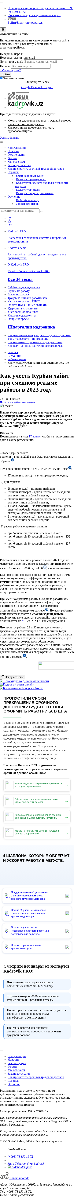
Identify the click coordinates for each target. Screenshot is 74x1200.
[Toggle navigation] (1, 2)
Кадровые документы (22, 315)
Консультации (17, 147)
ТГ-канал (35, 436)
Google (26, 87)
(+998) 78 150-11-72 (20, 1156)
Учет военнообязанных (23, 311)
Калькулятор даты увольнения (35, 193)
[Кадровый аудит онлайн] (17, 684)
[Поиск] (41, 211)
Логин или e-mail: (11, 61)
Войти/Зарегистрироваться (25, 22)
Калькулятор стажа (28, 189)
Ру (9, 217)
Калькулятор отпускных (31, 179)
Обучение (14, 196)
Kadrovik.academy (27, 200)
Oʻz (10, 224)
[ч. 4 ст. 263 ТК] (46, 610)
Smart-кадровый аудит (29, 175)
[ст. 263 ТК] (44, 568)
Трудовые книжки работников (27, 298)
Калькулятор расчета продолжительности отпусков (41, 184)
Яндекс (48, 87)
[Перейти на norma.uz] (18, 98)
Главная (13, 352)
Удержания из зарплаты (23, 308)
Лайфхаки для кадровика (24, 287)
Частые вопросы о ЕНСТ (24, 301)
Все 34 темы (20, 279)
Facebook (37, 87)
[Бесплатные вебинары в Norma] (21, 688)
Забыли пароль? (10, 70)
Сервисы (13, 172)
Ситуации (14, 355)
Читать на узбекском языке (17, 402)
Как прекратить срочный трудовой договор (36, 168)
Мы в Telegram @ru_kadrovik (26, 1163)
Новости (13, 151)
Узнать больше (9, 137)
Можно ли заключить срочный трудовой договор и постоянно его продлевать (39, 122)
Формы (12, 158)
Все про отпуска (18, 294)
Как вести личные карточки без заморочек (35, 345)
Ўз (9, 221)
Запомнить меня (13, 78)
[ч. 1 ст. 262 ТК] (24, 656)
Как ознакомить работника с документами (35, 342)
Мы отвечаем (16, 161)
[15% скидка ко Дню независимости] (24, 681)
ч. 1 (24, 621)
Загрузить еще (14, 677)
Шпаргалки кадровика (31, 326)
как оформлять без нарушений (37, 1013)
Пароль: (5, 66)
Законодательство (19, 165)
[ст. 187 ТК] (69, 468)
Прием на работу (19, 291)
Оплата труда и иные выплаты (27, 304)
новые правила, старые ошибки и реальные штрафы (33, 998)
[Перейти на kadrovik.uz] (25, 107)
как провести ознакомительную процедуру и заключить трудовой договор (34, 1031)
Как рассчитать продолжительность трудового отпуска (31, 129)
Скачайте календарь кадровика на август (34, 15)
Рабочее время (17, 359)
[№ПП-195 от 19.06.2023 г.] (12, 461)
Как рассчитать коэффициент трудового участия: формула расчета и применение (39, 337)
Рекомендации (17, 154)
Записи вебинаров (27, 203)
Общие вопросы (18, 318)
